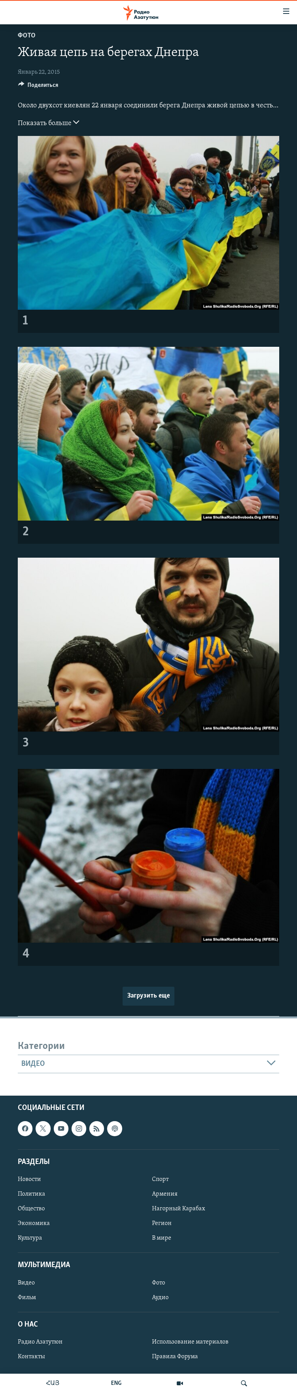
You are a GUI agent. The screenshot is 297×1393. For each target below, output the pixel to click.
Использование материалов (190, 1342)
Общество (31, 1209)
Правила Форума (175, 1357)
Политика (31, 1194)
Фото (27, 35)
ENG (116, 1383)
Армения (165, 1194)
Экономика (34, 1223)
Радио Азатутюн (40, 1342)
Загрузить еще (148, 996)
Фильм (27, 1298)
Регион (162, 1223)
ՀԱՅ (53, 1383)
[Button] (38, 87)
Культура (30, 1238)
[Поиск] (244, 1383)
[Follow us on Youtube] (61, 1129)
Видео (26, 1283)
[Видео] (179, 1383)
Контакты (31, 1357)
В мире (161, 1238)
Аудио (160, 1298)
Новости (29, 1179)
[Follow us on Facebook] (25, 1129)
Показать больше (45, 123)
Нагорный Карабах (178, 1209)
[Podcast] (114, 1129)
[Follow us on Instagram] (79, 1129)
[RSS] (96, 1129)
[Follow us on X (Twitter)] (43, 1129)
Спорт (160, 1179)
